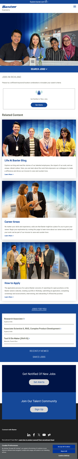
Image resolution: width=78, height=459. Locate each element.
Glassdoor (49, 434)
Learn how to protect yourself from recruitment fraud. (36, 440)
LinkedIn (28, 434)
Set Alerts (39, 105)
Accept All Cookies (64, 446)
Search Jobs (38, 69)
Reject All (64, 451)
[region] (38, 451)
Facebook (33, 434)
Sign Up (39, 409)
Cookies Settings (63, 455)
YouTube (44, 434)
